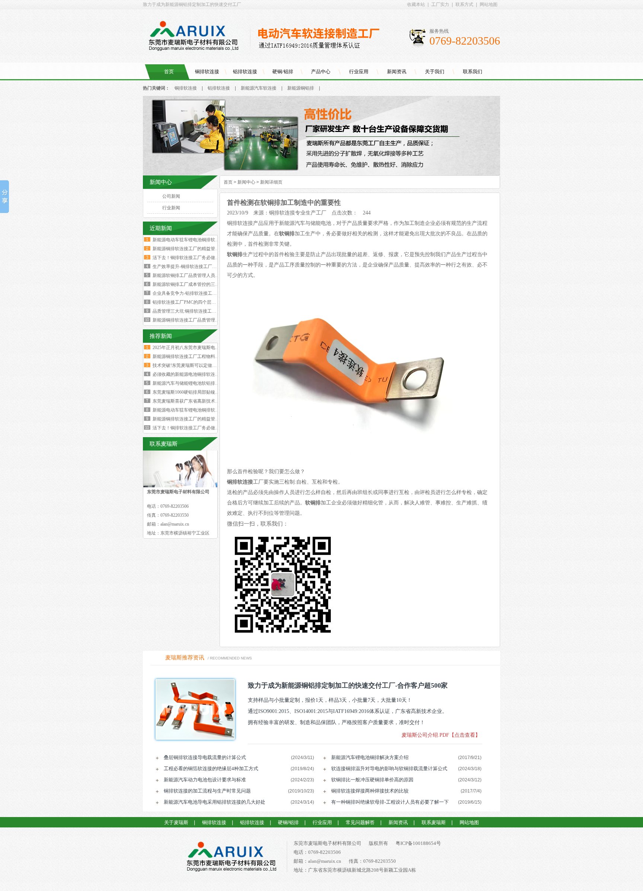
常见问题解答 (360, 822)
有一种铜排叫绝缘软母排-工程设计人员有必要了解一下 (390, 802)
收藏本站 (416, 4)
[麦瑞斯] (231, 858)
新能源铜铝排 (300, 88)
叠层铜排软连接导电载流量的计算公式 (205, 757)
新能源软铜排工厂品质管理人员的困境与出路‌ (197, 275)
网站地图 (489, 4)
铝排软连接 (245, 71)
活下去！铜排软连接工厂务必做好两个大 (193, 427)
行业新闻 (171, 207)
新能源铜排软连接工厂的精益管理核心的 (193, 419)
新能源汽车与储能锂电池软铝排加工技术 (193, 383)
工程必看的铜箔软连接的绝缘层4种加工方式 (211, 768)
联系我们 (472, 71)
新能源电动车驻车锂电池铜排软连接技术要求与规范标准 (208, 239)
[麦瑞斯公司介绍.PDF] (193, 709)
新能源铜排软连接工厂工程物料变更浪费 (193, 356)
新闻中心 (246, 182)
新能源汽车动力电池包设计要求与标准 (205, 779)
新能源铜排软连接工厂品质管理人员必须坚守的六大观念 (208, 320)
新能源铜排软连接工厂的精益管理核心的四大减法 (202, 248)
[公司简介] (321, 174)
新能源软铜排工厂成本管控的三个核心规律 (195, 284)
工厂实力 (440, 4)
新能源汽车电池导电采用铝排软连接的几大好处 (214, 802)
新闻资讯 (396, 71)
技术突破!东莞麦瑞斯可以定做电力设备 (191, 365)
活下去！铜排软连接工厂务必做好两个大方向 (197, 257)
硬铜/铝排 (282, 71)
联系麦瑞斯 (434, 822)
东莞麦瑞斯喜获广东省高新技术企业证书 (193, 401)
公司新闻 (171, 196)
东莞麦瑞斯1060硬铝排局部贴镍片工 (188, 392)
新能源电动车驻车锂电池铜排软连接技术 (193, 410)
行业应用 (358, 71)
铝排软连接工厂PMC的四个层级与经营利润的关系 (202, 302)
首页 (169, 71)
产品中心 (320, 71)
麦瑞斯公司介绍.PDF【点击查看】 (441, 735)
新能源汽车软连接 (258, 88)
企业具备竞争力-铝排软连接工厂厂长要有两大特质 (202, 293)
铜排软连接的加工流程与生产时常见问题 (207, 791)
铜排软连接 (207, 71)
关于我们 (434, 71)
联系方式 (464, 4)
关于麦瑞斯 (176, 822)
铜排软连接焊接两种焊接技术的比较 (370, 791)
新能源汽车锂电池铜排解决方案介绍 (370, 757)
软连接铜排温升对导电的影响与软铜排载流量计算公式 (389, 768)
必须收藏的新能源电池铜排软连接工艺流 (193, 374)
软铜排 (287, 233)
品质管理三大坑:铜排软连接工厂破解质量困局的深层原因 (209, 311)
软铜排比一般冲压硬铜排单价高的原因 (372, 779)
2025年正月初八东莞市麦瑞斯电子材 (188, 347)
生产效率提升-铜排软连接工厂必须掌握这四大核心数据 (207, 266)
